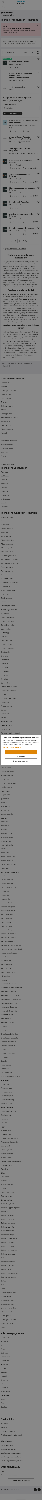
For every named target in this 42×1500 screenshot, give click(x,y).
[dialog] (21, 750)
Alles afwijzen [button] (21, 756)
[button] (21, 747)
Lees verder (35, 744)
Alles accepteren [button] (21, 752)
